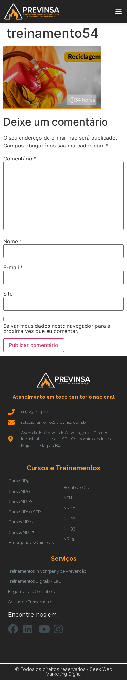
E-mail (13, 267)
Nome (12, 241)
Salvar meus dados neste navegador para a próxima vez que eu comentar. (56, 328)
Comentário (19, 158)
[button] (118, 11)
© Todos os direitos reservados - (52, 669)
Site (8, 293)
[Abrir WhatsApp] (110, 663)
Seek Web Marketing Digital (79, 671)
